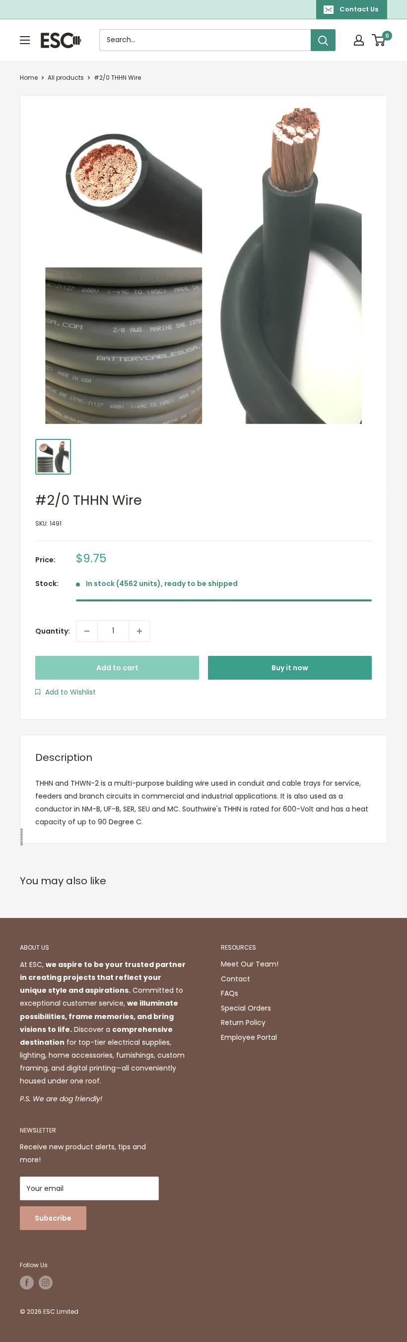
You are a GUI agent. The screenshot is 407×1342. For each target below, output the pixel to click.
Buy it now (289, 668)
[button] (65, 692)
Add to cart (117, 668)
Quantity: (52, 631)
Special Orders (246, 1008)
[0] (379, 40)
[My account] (359, 40)
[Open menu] (25, 40)
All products (66, 77)
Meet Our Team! (249, 964)
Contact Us (358, 9)
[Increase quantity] (139, 631)
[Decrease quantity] (86, 631)
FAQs (229, 993)
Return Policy (243, 1022)
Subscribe (53, 1218)
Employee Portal (249, 1037)
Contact (235, 979)
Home (29, 77)
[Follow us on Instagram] (46, 1282)
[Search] (323, 40)
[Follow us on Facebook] (27, 1282)
